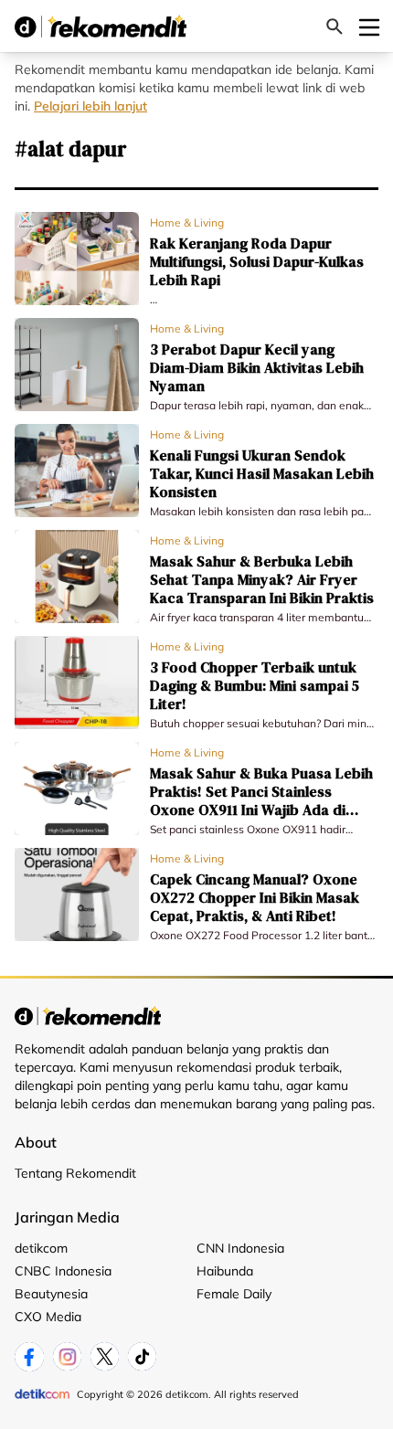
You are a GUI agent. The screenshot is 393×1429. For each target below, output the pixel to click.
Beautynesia (51, 1294)
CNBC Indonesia (63, 1271)
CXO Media (48, 1316)
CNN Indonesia (240, 1248)
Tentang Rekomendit (75, 1173)
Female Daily (233, 1294)
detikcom (41, 1248)
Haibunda (224, 1271)
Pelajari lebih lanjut (90, 106)
